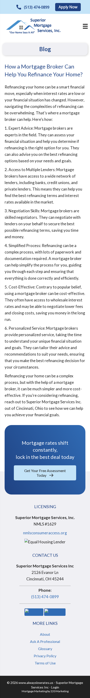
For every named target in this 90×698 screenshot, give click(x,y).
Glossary (45, 648)
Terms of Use (45, 663)
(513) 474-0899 (45, 596)
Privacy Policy (45, 656)
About (45, 634)
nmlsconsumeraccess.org (45, 532)
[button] (33, 7)
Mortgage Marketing (34, 691)
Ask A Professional (45, 641)
